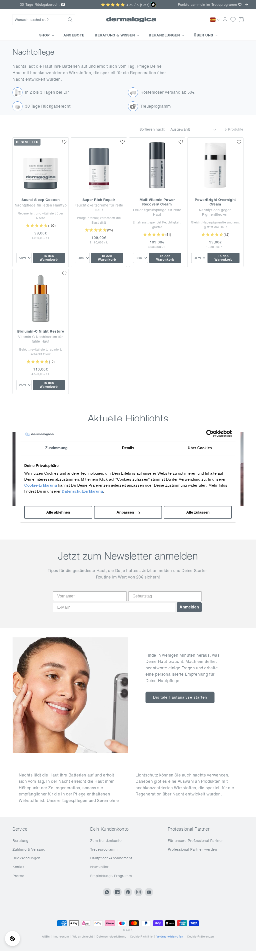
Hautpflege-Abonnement (111, 858)
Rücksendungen (26, 858)
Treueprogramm (104, 849)
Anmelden (189, 607)
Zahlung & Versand (28, 849)
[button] (43, 19)
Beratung (20, 840)
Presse (18, 876)
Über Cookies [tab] (200, 448)
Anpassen (125, 512)
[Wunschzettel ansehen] (233, 19)
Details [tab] (128, 448)
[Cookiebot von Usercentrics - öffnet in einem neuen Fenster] (210, 433)
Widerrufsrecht (82, 936)
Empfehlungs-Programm (111, 876)
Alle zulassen (198, 512)
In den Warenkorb (49, 257)
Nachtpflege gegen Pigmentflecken (215, 212)
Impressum (61, 936)
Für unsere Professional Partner (195, 840)
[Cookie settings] (12, 938)
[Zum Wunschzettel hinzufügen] (64, 142)
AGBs (46, 936)
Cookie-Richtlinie (141, 936)
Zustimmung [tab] (56, 448)
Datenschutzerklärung (82, 491)
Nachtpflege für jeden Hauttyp (40, 205)
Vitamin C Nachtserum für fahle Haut (40, 339)
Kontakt (19, 867)
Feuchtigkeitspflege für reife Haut (157, 212)
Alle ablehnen (58, 512)
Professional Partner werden (192, 849)
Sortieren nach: (153, 129)
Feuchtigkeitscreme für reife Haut (98, 207)
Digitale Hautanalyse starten (180, 697)
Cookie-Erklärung (40, 485)
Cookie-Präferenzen (200, 936)
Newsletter (99, 867)
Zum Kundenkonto (106, 840)
